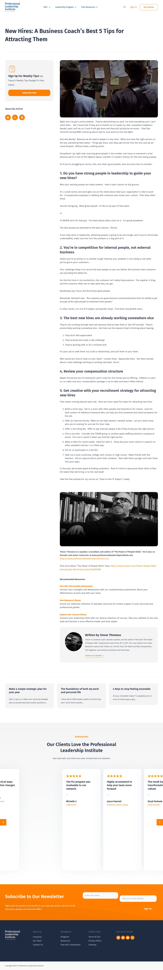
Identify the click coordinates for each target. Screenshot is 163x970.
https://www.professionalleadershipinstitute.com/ (84, 558)
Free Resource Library (70, 600)
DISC (45, 7)
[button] (124, 7)
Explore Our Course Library (73, 614)
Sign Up (148, 908)
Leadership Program (64, 7)
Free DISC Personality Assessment (76, 586)
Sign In (133, 7)
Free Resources (88, 7)
